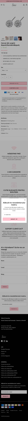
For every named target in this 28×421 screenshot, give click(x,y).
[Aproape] (24, 199)
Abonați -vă (14, 219)
